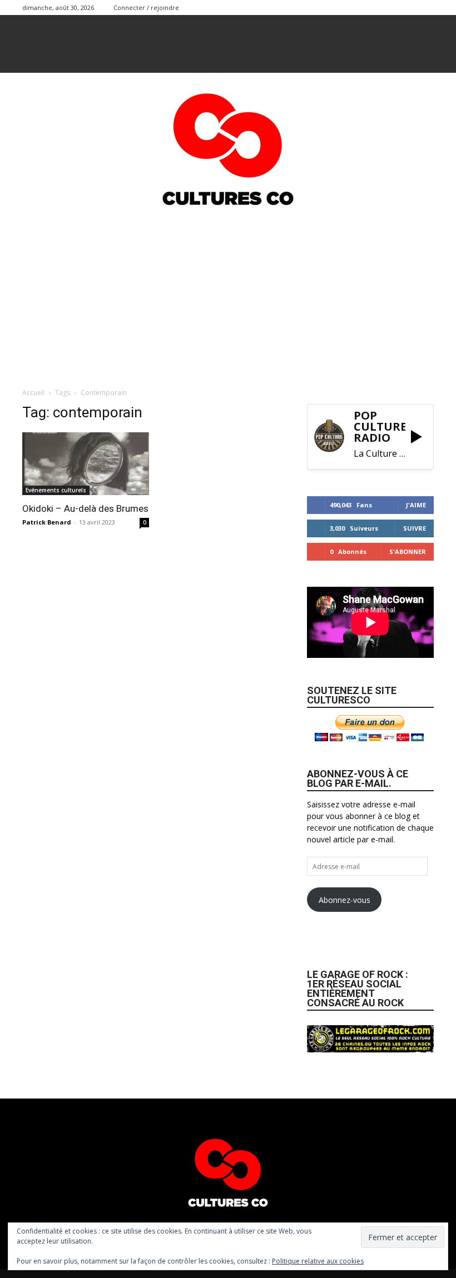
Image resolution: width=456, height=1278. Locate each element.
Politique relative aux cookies (318, 1261)
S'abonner (407, 551)
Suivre (414, 528)
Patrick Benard (46, 522)
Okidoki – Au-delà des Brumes (85, 508)
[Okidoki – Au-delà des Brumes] (85, 463)
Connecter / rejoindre (146, 7)
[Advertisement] (228, 295)
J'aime (416, 505)
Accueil (33, 392)
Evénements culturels (56, 490)
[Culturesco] (228, 142)
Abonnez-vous (344, 900)
